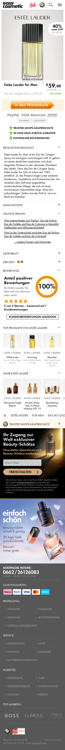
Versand (13, 609)
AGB (41, 678)
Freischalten (20, 472)
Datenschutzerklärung (26, 482)
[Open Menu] (14, 5)
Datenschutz (48, 686)
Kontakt (13, 652)
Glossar (45, 652)
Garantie (45, 609)
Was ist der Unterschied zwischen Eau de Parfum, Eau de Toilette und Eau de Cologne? (32, 234)
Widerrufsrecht (18, 686)
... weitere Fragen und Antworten (32, 242)
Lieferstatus (16, 643)
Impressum (15, 678)
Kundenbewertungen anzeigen (32, 317)
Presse (43, 694)
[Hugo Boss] (12, 715)
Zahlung (13, 617)
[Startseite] (5, 415)
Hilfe (42, 643)
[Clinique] (34, 715)
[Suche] (50, 5)
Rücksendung (49, 617)
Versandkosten (39, 742)
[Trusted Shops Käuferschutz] (7, 731)
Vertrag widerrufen (22, 625)
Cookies (13, 694)
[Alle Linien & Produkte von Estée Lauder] (32, 17)
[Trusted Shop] (42, 5)
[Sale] (33, 5)
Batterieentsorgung (22, 660)
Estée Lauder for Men (20, 85)
